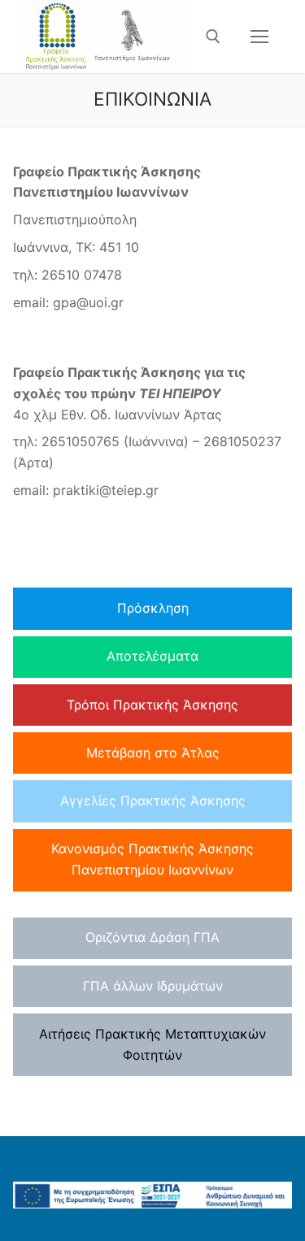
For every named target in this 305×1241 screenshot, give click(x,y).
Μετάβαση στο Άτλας (153, 752)
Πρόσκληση (153, 608)
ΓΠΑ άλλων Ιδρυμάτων (153, 986)
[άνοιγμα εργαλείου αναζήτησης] (213, 36)
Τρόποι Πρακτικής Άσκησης (152, 704)
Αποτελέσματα (152, 656)
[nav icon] (259, 37)
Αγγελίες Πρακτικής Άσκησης (153, 800)
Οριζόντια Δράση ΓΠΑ (152, 937)
